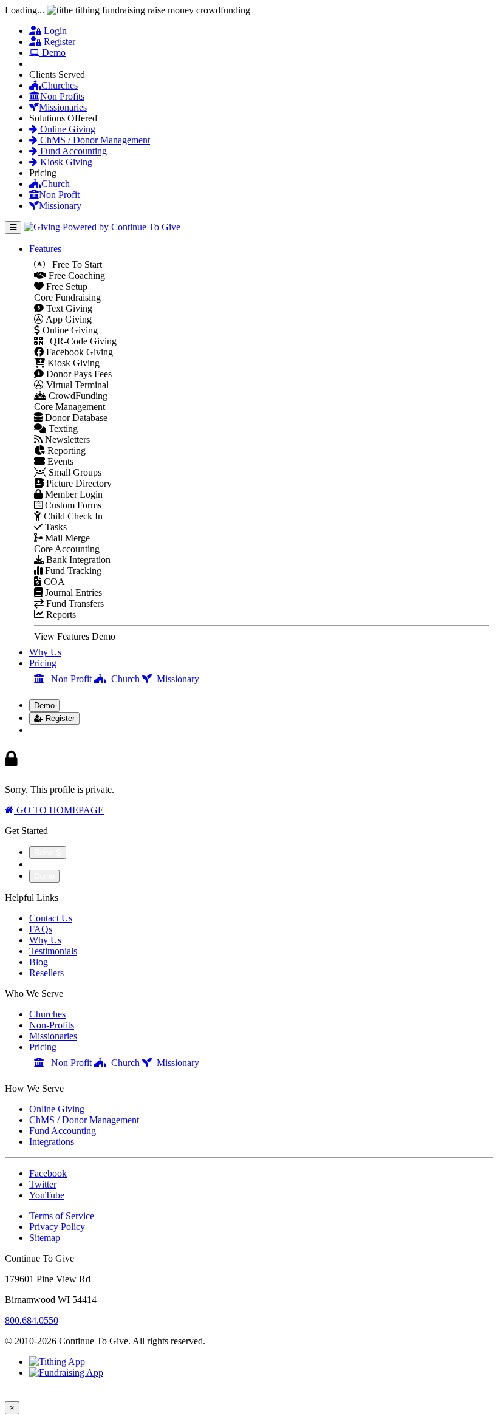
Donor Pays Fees (78, 374)
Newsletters (66, 439)
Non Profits (62, 96)
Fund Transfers (74, 603)
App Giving (68, 319)
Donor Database (75, 417)
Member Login (73, 494)
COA (53, 581)
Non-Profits (51, 1025)
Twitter (42, 1184)
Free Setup (65, 286)
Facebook (48, 1173)
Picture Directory (78, 483)
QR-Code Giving (80, 341)
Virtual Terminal (76, 385)
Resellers (46, 973)
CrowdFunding (76, 396)
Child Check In (72, 516)
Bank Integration (77, 560)
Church (55, 184)
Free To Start (73, 264)
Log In (49, 730)
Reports (60, 614)
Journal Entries (72, 592)
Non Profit (59, 195)
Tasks (55, 527)
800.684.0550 (31, 1320)
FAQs (40, 929)
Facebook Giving (78, 352)
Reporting (65, 450)
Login (54, 31)
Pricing (42, 663)
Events (59, 461)
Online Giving (66, 129)
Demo (52, 52)
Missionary (60, 205)
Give (45, 63)
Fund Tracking (72, 571)
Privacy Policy (57, 1227)
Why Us (45, 652)
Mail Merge (66, 538)
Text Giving (68, 308)
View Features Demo (74, 636)
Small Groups (73, 472)
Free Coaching (75, 275)
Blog (38, 962)
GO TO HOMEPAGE (59, 810)
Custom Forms (72, 505)
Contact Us (50, 918)
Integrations (51, 1142)
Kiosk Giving (65, 162)
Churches (59, 85)
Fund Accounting (72, 151)
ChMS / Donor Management (94, 140)
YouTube (46, 1195)
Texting (62, 428)
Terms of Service (61, 1216)
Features (45, 249)
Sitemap (44, 1238)
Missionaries (63, 107)
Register (58, 41)
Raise (45, 852)
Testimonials (53, 951)
